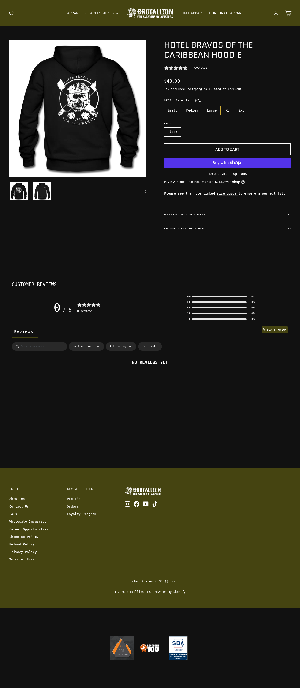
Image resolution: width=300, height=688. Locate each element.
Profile (74, 498)
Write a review (274, 329)
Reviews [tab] (25, 331)
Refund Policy (22, 544)
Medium (192, 110)
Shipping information (184, 228)
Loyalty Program (81, 514)
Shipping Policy (24, 536)
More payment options (227, 174)
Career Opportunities (29, 529)
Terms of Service (25, 559)
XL (228, 110)
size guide (227, 193)
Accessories (102, 13)
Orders (73, 506)
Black (172, 132)
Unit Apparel (193, 13)
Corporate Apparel (227, 13)
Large (212, 110)
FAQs (13, 514)
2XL (241, 110)
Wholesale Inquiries (28, 521)
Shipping (195, 89)
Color (169, 123)
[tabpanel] (150, 378)
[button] (221, 296)
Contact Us (19, 506)
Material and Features (185, 214)
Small (172, 110)
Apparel (75, 13)
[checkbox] (150, 346)
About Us (17, 498)
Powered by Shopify (169, 592)
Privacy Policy (23, 552)
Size (179, 100)
